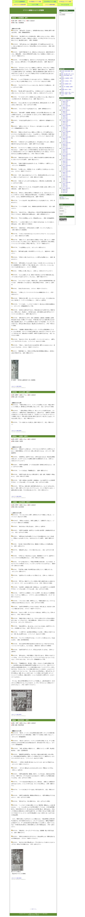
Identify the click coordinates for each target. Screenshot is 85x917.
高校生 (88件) (65, 155)
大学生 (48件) (65, 145)
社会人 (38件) (65, 152)
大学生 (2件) (65, 112)
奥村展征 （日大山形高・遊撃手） (21, 392)
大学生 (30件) (65, 185)
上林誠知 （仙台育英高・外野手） (21, 502)
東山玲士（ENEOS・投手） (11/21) (67, 92)
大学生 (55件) (65, 139)
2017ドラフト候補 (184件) (65, 148)
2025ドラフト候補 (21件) (65, 105)
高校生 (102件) (65, 101)
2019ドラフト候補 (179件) (65, 137)
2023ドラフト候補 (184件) (65, 114)
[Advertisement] (66, 42)
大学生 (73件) (65, 134)
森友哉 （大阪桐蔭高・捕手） (20, 17)
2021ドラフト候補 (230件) (65, 125)
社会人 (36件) (65, 118)
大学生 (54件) (65, 156)
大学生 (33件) (65, 173)
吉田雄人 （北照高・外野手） (20, 436)
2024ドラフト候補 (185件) (65, 100)
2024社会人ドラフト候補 (65, 1)
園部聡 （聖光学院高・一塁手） (21, 720)
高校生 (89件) (65, 161)
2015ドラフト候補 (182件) (65, 159)
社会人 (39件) (65, 129)
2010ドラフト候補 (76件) (65, 188)
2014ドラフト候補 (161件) (65, 165)
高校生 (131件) (65, 127)
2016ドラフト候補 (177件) (65, 154)
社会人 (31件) (65, 175)
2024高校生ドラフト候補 (35, 1)
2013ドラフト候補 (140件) (65, 171)
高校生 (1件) (65, 111)
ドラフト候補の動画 (50, 4)
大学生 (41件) (65, 168)
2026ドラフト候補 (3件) (65, 110)
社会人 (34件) (65, 104)
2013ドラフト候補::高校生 (16, 386)
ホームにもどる (65, 4)
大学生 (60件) (65, 128)
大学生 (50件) (65, 117)
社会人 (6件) (65, 192)
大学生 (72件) (65, 122)
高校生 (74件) (65, 183)
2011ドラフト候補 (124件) (65, 182)
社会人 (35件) (65, 124)
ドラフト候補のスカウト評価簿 (33, 10)
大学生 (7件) (65, 108)
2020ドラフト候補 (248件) (65, 131)
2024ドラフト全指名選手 (20, 4)
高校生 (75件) (65, 172)
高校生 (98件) (65, 115)
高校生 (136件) (65, 132)
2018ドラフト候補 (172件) (65, 142)
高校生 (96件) (65, 149)
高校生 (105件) (65, 121)
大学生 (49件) (65, 162)
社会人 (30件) (65, 181)
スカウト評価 (35, 4)
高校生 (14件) (65, 107)
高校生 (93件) (65, 144)
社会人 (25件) (65, 141)
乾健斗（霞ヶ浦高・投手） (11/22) (67, 73)
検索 (60, 12)
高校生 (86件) (65, 166)
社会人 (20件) (65, 186)
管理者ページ (63, 197)
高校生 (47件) (65, 189)
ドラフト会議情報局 (20, 1)
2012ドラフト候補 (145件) (65, 176)
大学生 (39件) (65, 179)
